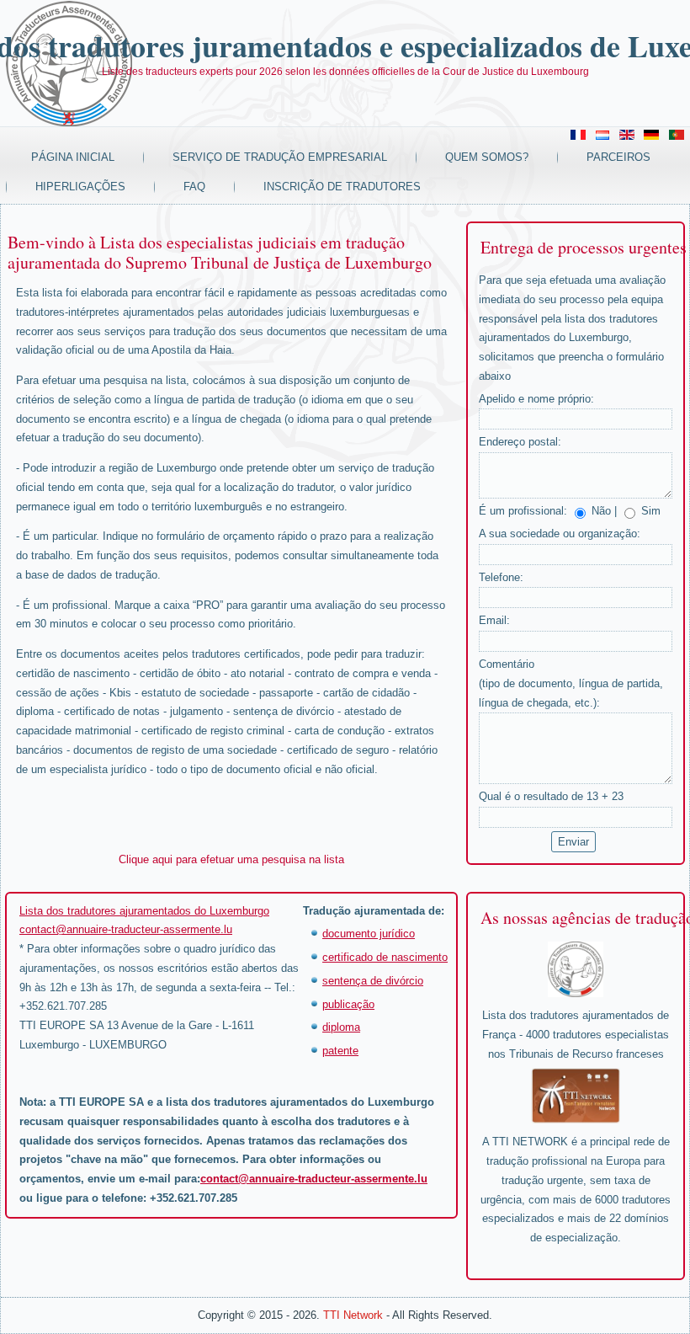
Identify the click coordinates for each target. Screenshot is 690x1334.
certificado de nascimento (385, 957)
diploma (341, 1027)
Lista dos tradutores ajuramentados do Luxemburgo (144, 910)
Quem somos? (486, 157)
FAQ (194, 186)
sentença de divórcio (372, 980)
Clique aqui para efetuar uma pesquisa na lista (231, 859)
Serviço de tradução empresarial (279, 157)
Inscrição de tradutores (342, 186)
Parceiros (618, 157)
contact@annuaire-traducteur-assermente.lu (125, 929)
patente (340, 1050)
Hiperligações (80, 186)
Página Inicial (72, 157)
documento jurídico (368, 933)
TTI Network (353, 1315)
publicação (348, 1004)
